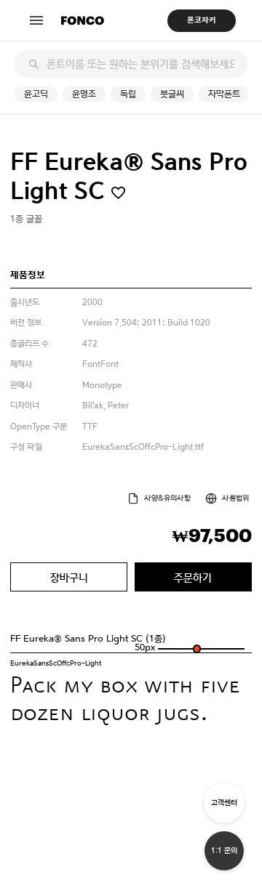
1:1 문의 (224, 850)
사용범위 (235, 498)
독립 (128, 94)
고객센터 (224, 802)
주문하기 (193, 577)
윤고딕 (36, 94)
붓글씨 (172, 94)
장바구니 (69, 577)
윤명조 (84, 94)
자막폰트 (224, 94)
